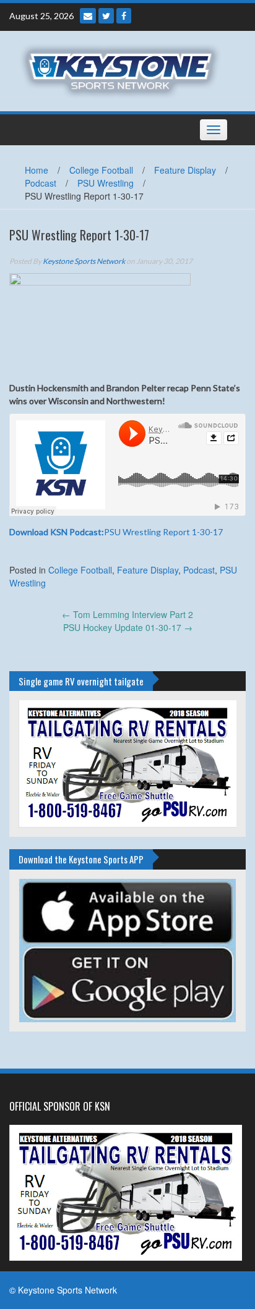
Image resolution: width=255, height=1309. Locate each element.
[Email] (88, 15)
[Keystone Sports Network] (122, 70)
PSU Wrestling (105, 183)
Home (36, 170)
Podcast (40, 183)
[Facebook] (123, 15)
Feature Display (185, 170)
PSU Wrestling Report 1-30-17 (116, 532)
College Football (101, 170)
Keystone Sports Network (84, 261)
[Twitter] (106, 15)
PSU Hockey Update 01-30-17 (127, 627)
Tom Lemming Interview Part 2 (127, 614)
